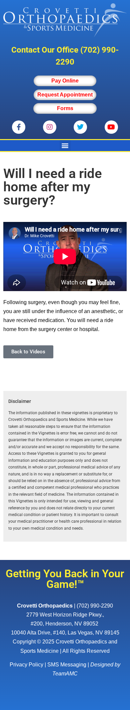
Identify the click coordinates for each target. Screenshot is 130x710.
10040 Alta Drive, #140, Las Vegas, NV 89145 (65, 632)
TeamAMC (65, 673)
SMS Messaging (66, 664)
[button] (65, 145)
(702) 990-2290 (95, 606)
